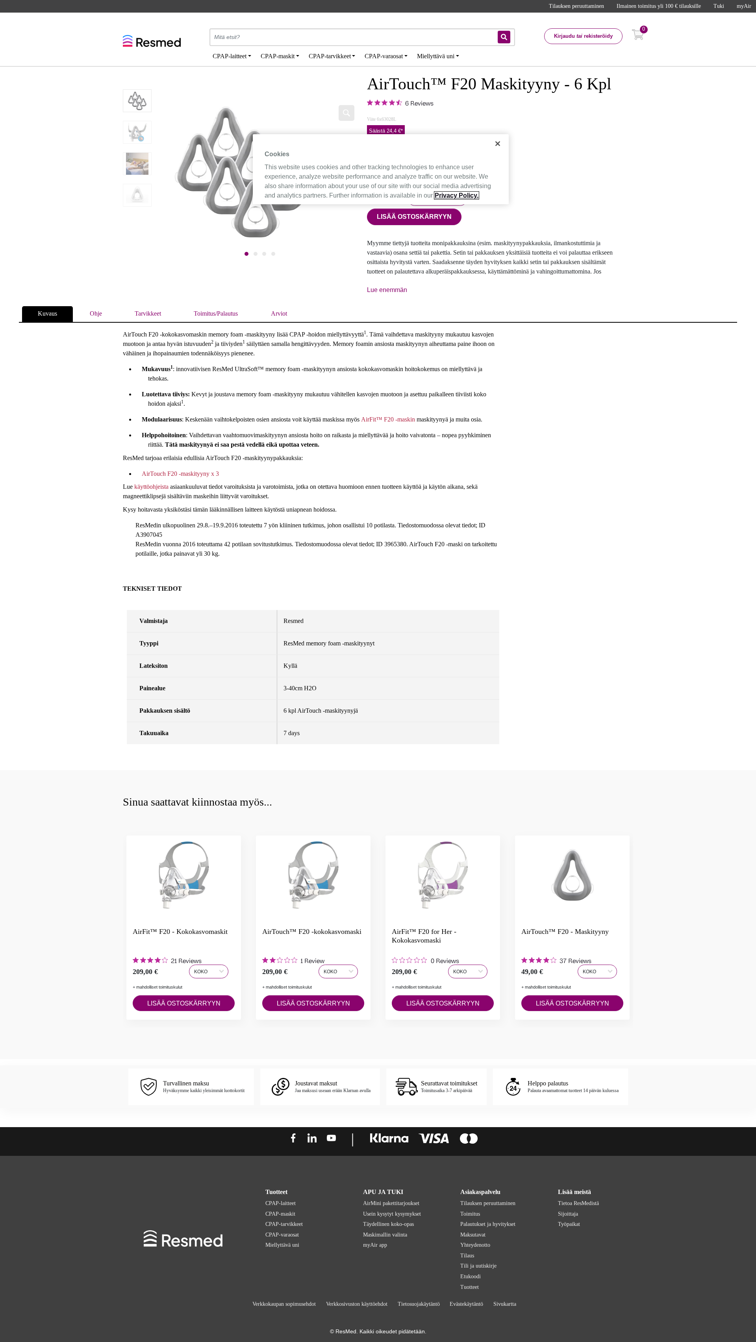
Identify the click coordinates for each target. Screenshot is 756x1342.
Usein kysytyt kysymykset (392, 1214)
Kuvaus (47, 313)
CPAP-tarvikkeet (284, 1224)
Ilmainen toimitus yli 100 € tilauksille (659, 6)
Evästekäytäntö (466, 1304)
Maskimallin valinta (385, 1235)
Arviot (279, 313)
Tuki (718, 6)
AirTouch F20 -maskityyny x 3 (180, 473)
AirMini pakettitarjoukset (391, 1203)
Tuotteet (469, 1287)
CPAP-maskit (280, 1214)
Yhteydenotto (475, 1245)
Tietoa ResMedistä (578, 1203)
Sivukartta (504, 1304)
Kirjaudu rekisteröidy (583, 36)
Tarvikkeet (148, 313)
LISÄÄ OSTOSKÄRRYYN (414, 216)
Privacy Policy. (456, 195)
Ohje (96, 313)
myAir (744, 6)
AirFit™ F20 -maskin (388, 419)
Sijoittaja (568, 1214)
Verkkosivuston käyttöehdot (356, 1304)
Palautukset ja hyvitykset (487, 1224)
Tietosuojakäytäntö (419, 1304)
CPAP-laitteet (280, 1203)
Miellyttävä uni (282, 1245)
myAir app (375, 1245)
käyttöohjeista (152, 486)
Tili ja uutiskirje (478, 1266)
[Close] (497, 143)
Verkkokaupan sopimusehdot (284, 1304)
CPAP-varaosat (282, 1235)
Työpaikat (569, 1224)
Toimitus (470, 1214)
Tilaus (467, 1256)
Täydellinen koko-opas (388, 1224)
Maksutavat (472, 1235)
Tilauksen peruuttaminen (576, 6)
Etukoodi (470, 1276)
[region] (381, 169)
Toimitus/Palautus (216, 313)
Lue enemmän (387, 290)
